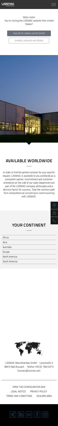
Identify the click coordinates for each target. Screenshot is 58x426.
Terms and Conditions (19, 395)
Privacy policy (38, 391)
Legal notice (18, 391)
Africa (6, 237)
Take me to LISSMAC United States (29, 33)
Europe (6, 251)
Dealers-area (44, 395)
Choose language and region (29, 40)
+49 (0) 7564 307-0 (44, 366)
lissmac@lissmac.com (28, 370)
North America (10, 256)
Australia (7, 247)
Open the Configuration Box (29, 386)
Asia (5, 242)
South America (10, 261)
